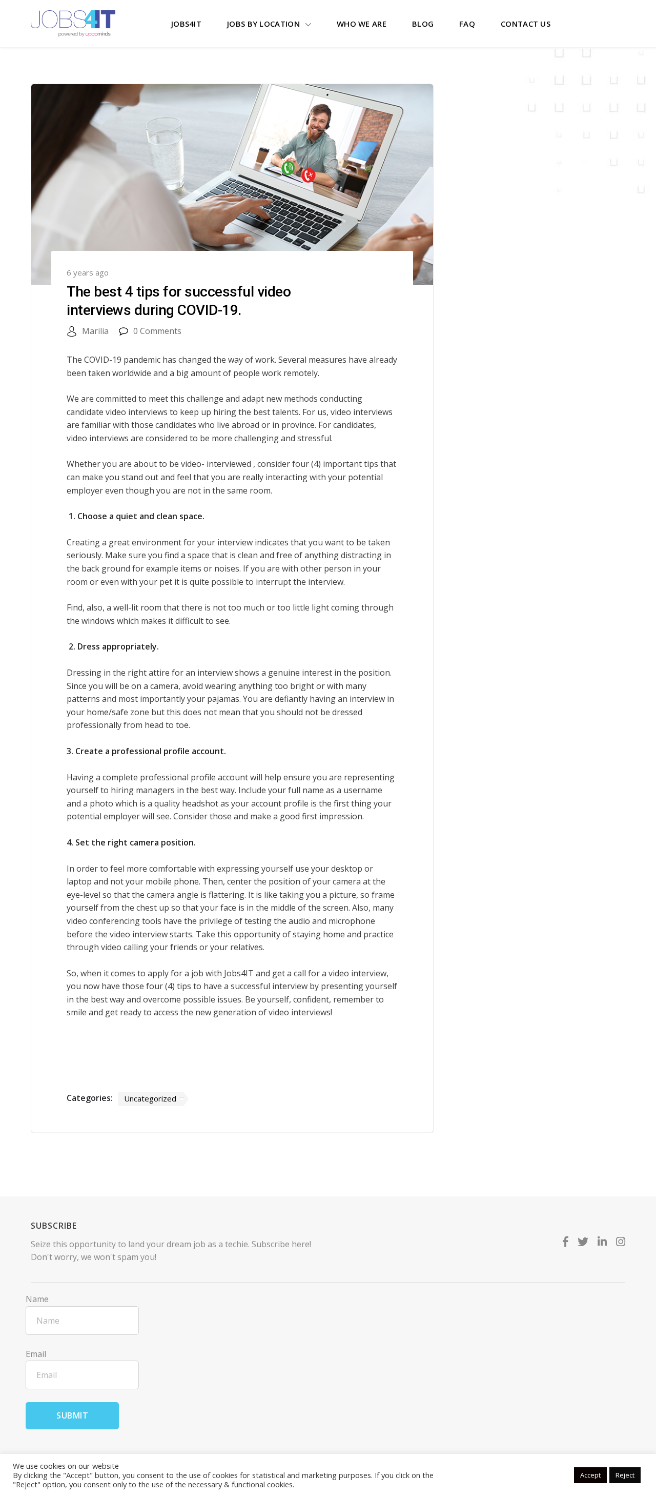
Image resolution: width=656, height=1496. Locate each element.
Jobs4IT (186, 23)
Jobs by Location (263, 23)
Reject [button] (625, 1475)
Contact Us (525, 23)
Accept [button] (590, 1475)
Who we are (361, 23)
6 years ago (88, 272)
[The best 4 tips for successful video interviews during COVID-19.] (232, 186)
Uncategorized (150, 1098)
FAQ (467, 23)
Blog (423, 23)
